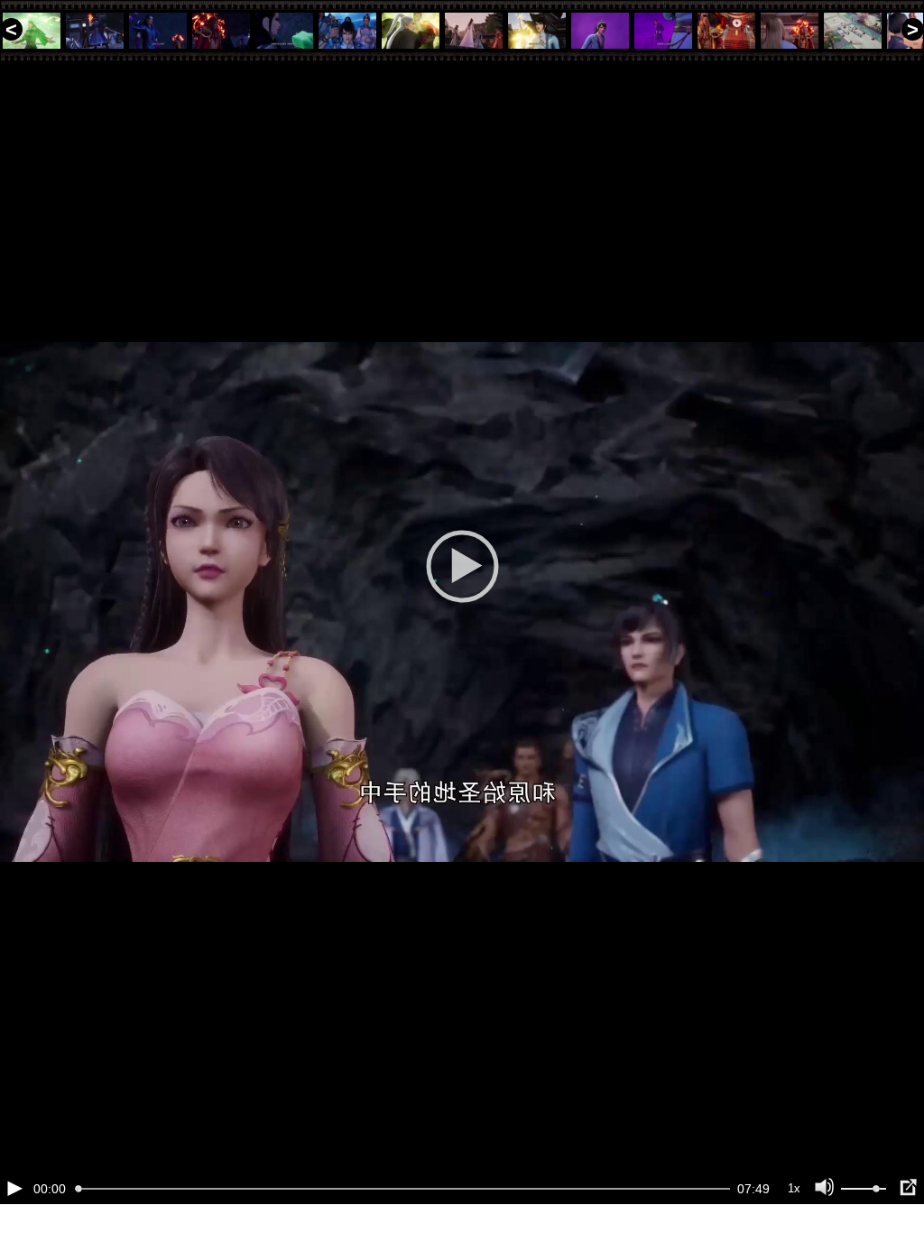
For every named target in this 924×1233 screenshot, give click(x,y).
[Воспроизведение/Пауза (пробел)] (14, 1188)
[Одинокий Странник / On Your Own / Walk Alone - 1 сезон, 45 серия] (94, 30)
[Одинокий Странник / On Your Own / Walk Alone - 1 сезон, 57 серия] (852, 30)
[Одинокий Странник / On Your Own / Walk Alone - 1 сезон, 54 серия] (663, 30)
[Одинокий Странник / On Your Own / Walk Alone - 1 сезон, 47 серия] (221, 30)
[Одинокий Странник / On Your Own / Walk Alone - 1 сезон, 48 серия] (284, 30)
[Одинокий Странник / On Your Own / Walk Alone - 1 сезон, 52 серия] (536, 30)
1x (794, 1188)
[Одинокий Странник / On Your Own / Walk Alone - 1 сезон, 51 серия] (473, 30)
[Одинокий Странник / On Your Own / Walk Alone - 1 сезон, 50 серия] (410, 30)
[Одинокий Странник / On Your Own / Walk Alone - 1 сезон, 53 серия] (600, 30)
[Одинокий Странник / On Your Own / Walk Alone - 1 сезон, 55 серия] (726, 30)
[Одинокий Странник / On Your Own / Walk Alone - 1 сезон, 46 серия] (157, 30)
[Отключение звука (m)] (825, 1188)
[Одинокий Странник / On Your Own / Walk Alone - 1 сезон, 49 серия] (347, 30)
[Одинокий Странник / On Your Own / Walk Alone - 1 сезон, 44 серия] (31, 30)
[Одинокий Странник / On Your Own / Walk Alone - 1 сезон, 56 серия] (789, 30)
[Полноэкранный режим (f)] (908, 1188)
